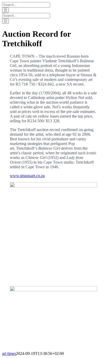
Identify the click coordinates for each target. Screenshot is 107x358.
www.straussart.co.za (27, 175)
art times (9, 353)
